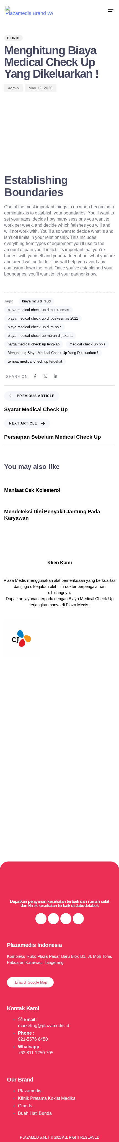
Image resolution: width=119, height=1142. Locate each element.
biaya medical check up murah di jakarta (40, 335)
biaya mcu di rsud (36, 301)
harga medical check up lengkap (34, 344)
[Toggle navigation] (95, 11)
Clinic (13, 38)
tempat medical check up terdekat (35, 361)
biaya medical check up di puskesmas (38, 310)
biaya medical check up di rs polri (34, 327)
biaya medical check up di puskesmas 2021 (43, 318)
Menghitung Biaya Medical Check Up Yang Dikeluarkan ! (53, 353)
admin (13, 88)
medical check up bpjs (87, 344)
